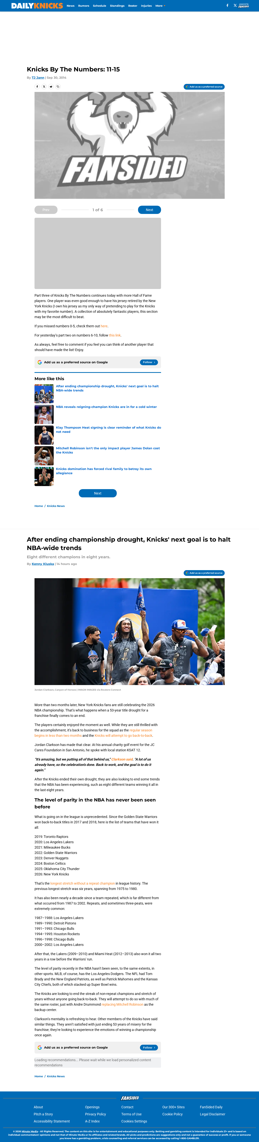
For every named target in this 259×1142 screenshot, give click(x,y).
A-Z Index (92, 1121)
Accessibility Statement (52, 1121)
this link (115, 335)
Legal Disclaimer (212, 1114)
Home (39, 506)
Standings (117, 5)
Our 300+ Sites (173, 1107)
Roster (132, 5)
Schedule (99, 5)
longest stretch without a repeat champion (82, 883)
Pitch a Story (43, 1114)
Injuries (146, 5)
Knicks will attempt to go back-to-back (123, 735)
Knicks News (56, 506)
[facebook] (227, 5)
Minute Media (30, 1131)
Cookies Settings (134, 1121)
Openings (92, 1107)
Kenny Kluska (43, 564)
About (38, 1107)
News (70, 5)
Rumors (83, 5)
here (104, 326)
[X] (235, 5)
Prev (46, 210)
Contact (127, 1107)
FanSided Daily (211, 1107)
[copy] (58, 86)
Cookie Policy (172, 1114)
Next (149, 210)
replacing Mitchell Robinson (122, 1004)
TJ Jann (38, 77)
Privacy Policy (95, 1114)
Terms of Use (131, 1114)
